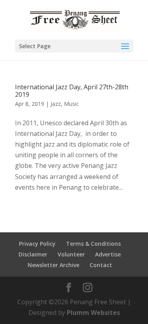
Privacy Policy (37, 243)
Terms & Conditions (93, 243)
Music (71, 103)
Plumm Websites (93, 312)
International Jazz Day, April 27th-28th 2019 (71, 91)
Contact (101, 265)
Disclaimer (33, 254)
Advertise (108, 254)
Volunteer (71, 254)
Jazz (56, 103)
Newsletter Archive (53, 265)
